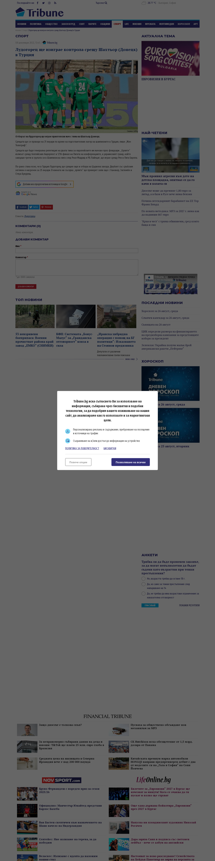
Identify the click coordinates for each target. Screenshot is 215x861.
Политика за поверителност (82, 448)
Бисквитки (110, 448)
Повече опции (78, 462)
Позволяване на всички (131, 462)
